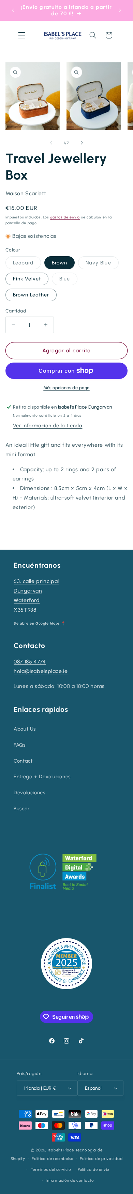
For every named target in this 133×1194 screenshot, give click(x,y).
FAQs (20, 745)
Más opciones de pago (66, 387)
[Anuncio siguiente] (120, 10)
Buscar (22, 809)
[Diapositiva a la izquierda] (51, 142)
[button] (21, 35)
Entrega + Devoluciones (42, 777)
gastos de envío (65, 217)
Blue (68, 280)
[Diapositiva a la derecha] (81, 142)
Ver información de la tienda (48, 426)
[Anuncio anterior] (12, 10)
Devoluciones (29, 793)
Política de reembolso (52, 1158)
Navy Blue (102, 264)
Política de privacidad (101, 1158)
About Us (25, 729)
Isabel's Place (61, 1150)
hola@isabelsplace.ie (41, 671)
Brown (59, 263)
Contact (23, 761)
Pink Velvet (27, 279)
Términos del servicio (51, 1169)
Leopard (27, 264)
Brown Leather (31, 295)
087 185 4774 (30, 661)
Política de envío (93, 1169)
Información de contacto (70, 1180)
